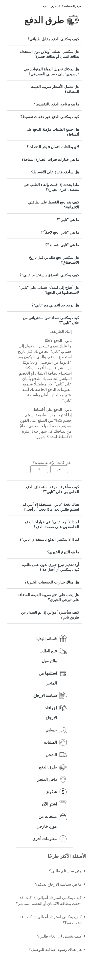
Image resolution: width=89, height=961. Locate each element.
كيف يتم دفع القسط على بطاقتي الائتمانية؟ (53, 204)
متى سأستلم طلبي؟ (65, 871)
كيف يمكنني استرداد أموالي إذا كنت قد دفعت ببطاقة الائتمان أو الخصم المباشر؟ (49, 901)
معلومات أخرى (44, 839)
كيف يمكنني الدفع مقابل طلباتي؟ (53, 39)
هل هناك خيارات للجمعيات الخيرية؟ (51, 582)
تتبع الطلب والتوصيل (48, 656)
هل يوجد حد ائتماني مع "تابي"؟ (55, 305)
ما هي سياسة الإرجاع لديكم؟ (58, 884)
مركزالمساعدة (72, 6)
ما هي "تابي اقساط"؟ (62, 245)
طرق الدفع (50, 6)
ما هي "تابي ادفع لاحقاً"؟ (60, 232)
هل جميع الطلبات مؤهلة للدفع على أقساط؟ (52, 131)
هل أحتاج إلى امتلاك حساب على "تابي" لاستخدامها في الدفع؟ (49, 290)
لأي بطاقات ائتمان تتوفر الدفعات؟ (53, 147)
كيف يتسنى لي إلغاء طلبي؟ (59, 936)
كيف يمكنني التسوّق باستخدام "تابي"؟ (49, 275)
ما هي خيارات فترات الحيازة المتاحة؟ (50, 159)
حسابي (51, 730)
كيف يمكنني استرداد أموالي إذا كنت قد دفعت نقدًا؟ (51, 920)
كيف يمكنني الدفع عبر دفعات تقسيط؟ (49, 117)
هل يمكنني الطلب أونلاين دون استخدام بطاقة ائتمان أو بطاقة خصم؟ (49, 54)
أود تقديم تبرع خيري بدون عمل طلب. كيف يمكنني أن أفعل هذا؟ (50, 567)
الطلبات (50, 742)
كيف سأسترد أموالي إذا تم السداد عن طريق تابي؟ (50, 614)
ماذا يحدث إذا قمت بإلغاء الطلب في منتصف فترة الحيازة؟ (51, 187)
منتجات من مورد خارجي (47, 821)
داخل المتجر (47, 779)
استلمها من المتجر (48, 678)
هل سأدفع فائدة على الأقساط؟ (55, 172)
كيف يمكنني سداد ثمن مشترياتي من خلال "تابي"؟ (51, 320)
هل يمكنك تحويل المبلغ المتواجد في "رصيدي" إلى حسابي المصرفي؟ (51, 71)
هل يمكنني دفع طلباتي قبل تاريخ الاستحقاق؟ (54, 259)
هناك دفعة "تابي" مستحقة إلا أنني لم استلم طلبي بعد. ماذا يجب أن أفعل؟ (50, 506)
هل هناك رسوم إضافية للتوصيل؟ (55, 949)
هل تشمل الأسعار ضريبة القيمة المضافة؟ (55, 89)
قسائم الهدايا (46, 639)
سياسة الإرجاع (45, 695)
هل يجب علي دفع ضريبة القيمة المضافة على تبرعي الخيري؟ (48, 597)
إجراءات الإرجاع (50, 713)
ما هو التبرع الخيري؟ (63, 552)
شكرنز (51, 792)
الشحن (51, 755)
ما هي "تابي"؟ (68, 220)
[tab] (44, 39)
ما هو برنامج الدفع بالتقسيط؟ (56, 104)
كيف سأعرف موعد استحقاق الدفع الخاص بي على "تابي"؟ (52, 489)
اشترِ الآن (49, 804)
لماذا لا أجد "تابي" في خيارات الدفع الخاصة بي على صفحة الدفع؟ (52, 524)
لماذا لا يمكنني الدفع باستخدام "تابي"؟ (49, 539)
